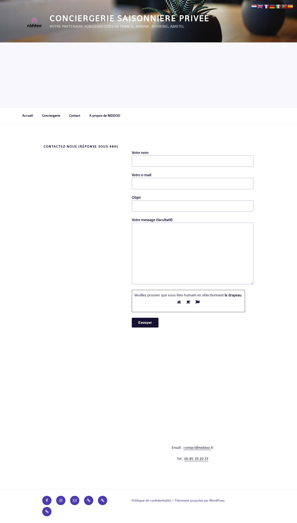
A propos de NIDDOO (104, 115)
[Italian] (278, 6)
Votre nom (140, 152)
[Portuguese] (284, 6)
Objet (136, 197)
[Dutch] (254, 6)
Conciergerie (51, 115)
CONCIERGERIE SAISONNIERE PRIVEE (130, 18)
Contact (74, 115)
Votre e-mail (141, 174)
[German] (272, 6)
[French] (266, 6)
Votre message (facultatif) (152, 219)
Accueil (27, 115)
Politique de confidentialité (151, 500)
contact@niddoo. (197, 447)
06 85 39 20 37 (196, 458)
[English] (260, 6)
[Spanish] (290, 6)
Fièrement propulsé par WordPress (200, 500)
